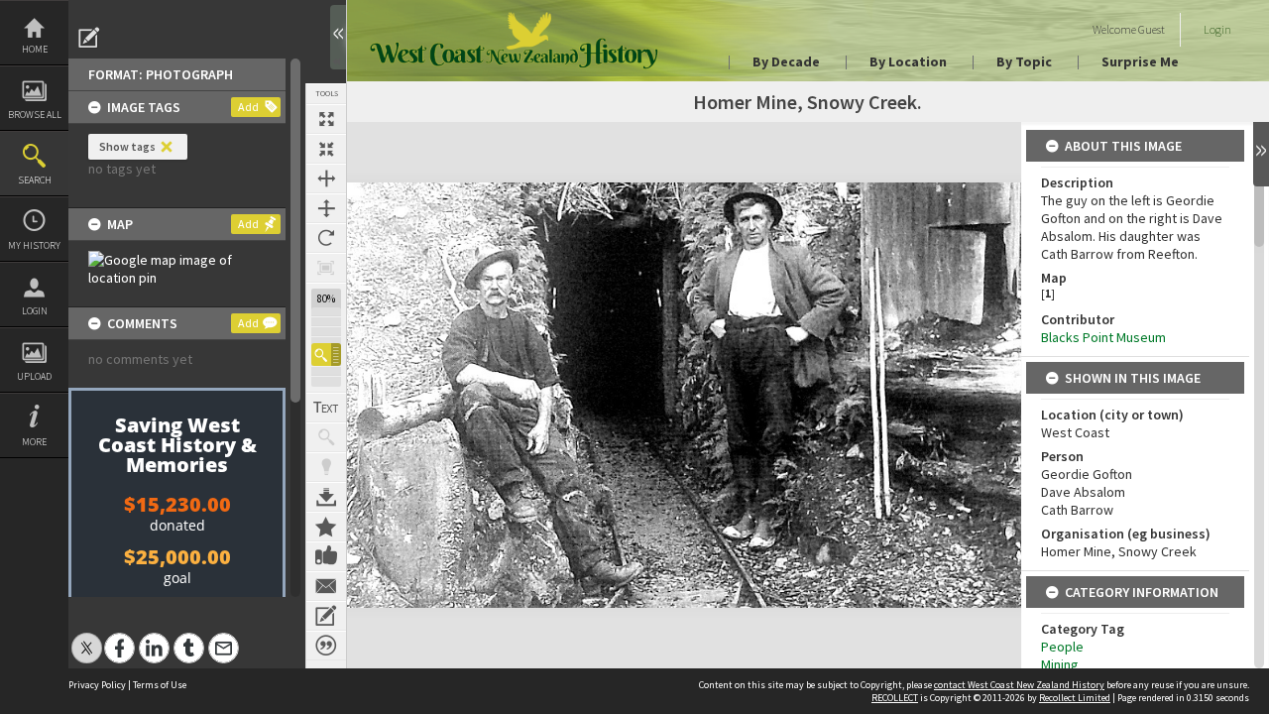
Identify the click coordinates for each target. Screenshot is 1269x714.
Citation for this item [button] (326, 645)
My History (34, 245)
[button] (326, 354)
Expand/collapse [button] (1261, 154)
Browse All (34, 114)
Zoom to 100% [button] (326, 268)
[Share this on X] (86, 637)
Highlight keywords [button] (326, 467)
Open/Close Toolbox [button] (338, 37)
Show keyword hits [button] (326, 437)
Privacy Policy (97, 684)
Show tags (127, 146)
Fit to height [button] (326, 208)
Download (326, 497)
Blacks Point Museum (1103, 337)
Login (35, 310)
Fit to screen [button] (326, 149)
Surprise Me (1140, 61)
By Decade (786, 61)
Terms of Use (159, 684)
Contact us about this (326, 586)
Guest (1151, 29)
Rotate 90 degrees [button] (326, 238)
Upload (34, 376)
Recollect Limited (1074, 697)
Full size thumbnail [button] (326, 119)
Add (248, 106)
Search (35, 180)
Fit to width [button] (326, 178)
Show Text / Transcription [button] (326, 407)
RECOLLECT (894, 697)
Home (35, 49)
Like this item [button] (326, 556)
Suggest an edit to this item (89, 38)
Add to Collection (326, 526)
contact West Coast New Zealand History (1019, 684)
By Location (908, 61)
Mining (1060, 664)
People (1062, 646)
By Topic (1024, 61)
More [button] (34, 441)
